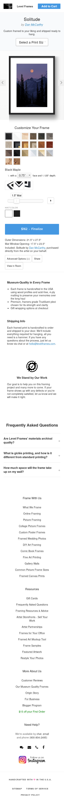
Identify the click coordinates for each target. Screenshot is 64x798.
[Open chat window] (21, 747)
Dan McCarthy (34, 24)
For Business (32, 699)
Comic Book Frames (32, 551)
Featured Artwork (32, 651)
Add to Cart (49, 6)
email (46, 734)
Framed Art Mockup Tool (32, 639)
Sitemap (17, 788)
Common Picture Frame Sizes (32, 569)
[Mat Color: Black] (17, 213)
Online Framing (32, 513)
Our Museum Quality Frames (32, 686)
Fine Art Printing (32, 557)
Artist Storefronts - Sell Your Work (32, 618)
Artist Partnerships (32, 627)
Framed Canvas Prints (32, 576)
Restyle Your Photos (32, 658)
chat (39, 734)
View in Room (14, 265)
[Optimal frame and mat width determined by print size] (50, 200)
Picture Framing (32, 519)
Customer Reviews (32, 680)
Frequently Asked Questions (32, 604)
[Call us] (37, 747)
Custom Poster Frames (32, 532)
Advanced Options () (18, 258)
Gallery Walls (32, 563)
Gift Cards (32, 598)
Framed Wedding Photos (32, 538)
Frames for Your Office (32, 633)
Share (37, 258)
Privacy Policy (30, 795)
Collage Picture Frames (32, 526)
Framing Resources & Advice (32, 610)
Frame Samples (32, 645)
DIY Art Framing (32, 544)
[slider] (17, 200)
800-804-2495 (38, 737)
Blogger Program (32, 705)
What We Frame (32, 507)
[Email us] (29, 747)
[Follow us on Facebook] (43, 747)
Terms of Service (37, 788)
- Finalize (32, 229)
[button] (8, 137)
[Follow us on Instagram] (32, 762)
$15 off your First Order (32, 711)
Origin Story (32, 693)
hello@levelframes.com (42, 343)
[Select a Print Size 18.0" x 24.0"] (32, 42)
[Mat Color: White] (8, 213)
